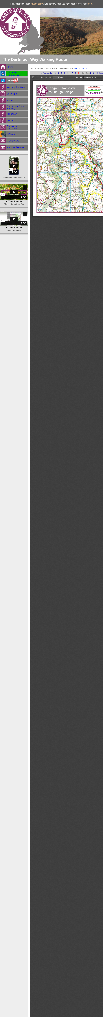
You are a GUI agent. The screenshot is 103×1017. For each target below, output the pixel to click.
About (10, 100)
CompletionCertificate (12, 127)
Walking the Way (16, 87)
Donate (11, 134)
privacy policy (36, 4)
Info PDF (85, 68)
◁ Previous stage (47, 73)
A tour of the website (14, 231)
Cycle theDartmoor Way (14, 73)
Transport (12, 114)
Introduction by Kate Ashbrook (14, 178)
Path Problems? (15, 147)
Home (10, 67)
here (90, 4)
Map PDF (77, 68)
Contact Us (13, 140)
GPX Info (12, 93)
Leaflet (10, 120)
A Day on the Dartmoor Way (14, 204)
